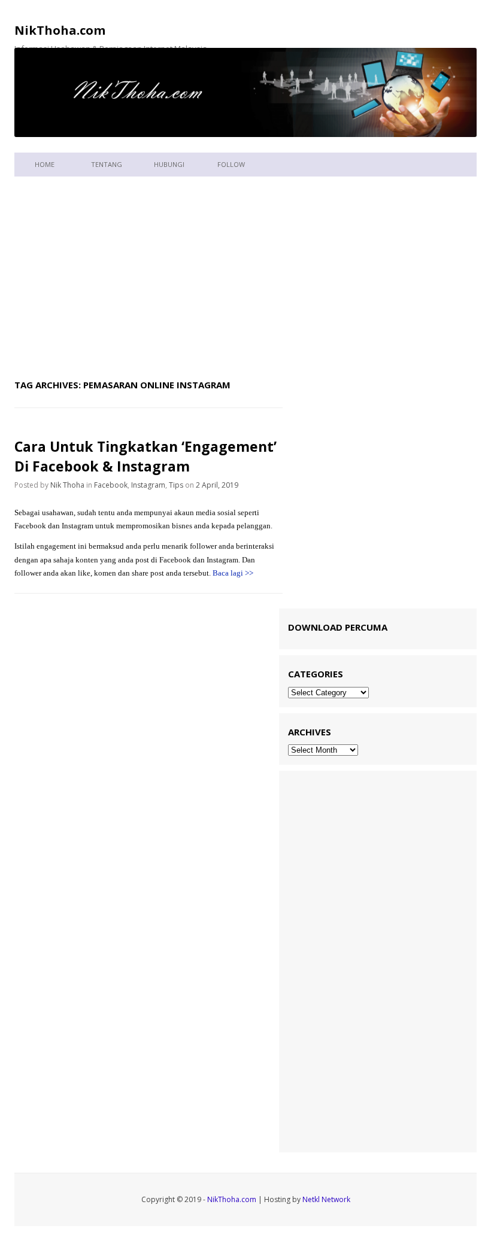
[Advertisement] (245, 274)
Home (44, 164)
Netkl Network (326, 1199)
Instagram (148, 485)
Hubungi (169, 164)
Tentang (106, 164)
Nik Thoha (67, 485)
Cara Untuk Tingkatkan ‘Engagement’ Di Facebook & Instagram (145, 456)
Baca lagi (233, 572)
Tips (176, 485)
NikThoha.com (59, 30)
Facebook (111, 485)
